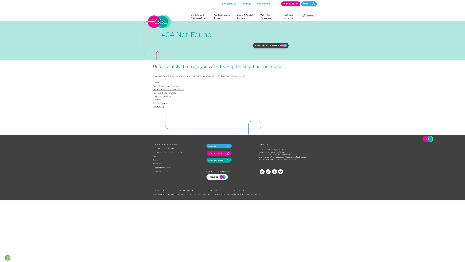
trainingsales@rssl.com (287, 159)
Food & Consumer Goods (163, 148)
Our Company (229, 4)
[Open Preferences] (8, 258)
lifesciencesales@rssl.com (296, 157)
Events (156, 160)
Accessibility (238, 191)
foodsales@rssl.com (289, 155)
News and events (162, 96)
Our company (160, 103)
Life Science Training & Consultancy (167, 152)
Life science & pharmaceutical (168, 89)
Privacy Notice (159, 191)
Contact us (158, 106)
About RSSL (158, 164)
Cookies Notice (186, 191)
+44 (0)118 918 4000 (278, 150)
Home (156, 82)
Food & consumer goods (166, 86)
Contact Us (263, 4)
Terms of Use (213, 191)
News (155, 156)
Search (310, 15)
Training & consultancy (164, 93)
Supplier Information (161, 168)
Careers (246, 4)
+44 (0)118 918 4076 (284, 152)
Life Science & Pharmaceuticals (166, 144)
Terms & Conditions (161, 171)
